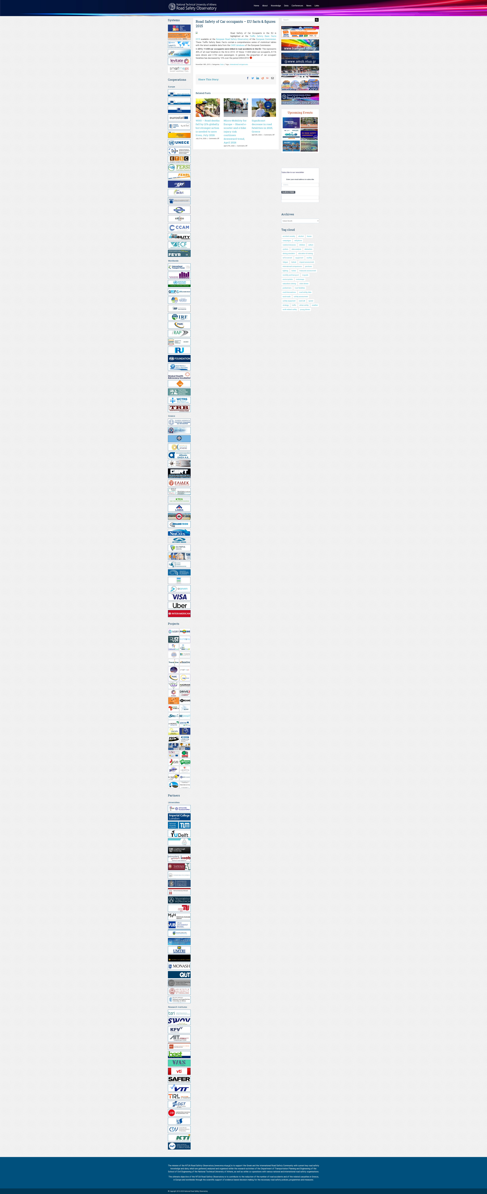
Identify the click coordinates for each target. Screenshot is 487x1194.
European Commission (266, 39)
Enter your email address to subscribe (300, 179)
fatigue (285, 262)
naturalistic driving (289, 284)
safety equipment (289, 301)
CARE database (238, 45)
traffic (294, 305)
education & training (305, 253)
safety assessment (301, 296)
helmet (293, 262)
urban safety (304, 305)
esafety (309, 258)
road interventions (289, 292)
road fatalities (300, 288)
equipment (299, 258)
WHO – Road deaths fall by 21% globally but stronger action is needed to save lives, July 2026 (208, 128)
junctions (308, 266)
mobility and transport (291, 275)
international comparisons (239, 64)
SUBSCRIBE (288, 192)
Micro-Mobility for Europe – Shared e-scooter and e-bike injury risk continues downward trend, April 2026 (235, 131)
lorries (293, 271)
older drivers (303, 284)
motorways (300, 279)
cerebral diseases (289, 245)
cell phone (298, 241)
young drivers (305, 309)
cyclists (285, 249)
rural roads (287, 296)
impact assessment (306, 262)
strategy (286, 305)
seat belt (302, 301)
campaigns (287, 241)
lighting (285, 271)
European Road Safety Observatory (232, 39)
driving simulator (289, 253)
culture (310, 245)
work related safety (290, 309)
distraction (308, 249)
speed (310, 301)
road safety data (305, 292)
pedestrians (287, 288)
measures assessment (307, 271)
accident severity (289, 236)
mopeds (305, 275)
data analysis (296, 249)
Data (222, 64)
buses (309, 236)
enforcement (287, 258)
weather (315, 305)
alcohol (301, 236)
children (302, 245)
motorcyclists (288, 279)
